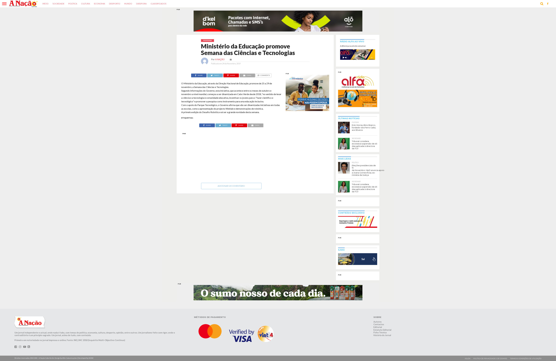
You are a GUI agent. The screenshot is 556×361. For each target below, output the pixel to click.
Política (72, 3)
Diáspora (141, 3)
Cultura (85, 3)
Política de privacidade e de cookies (490, 353)
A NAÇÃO (220, 54)
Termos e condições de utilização (526, 353)
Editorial (377, 321)
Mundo (128, 3)
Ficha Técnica (380, 327)
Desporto (114, 3)
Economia (99, 3)
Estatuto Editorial (382, 324)
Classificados (158, 3)
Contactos (378, 319)
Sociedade (58, 3)
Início (46, 3)
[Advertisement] (231, 151)
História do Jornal (382, 329)
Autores (377, 316)
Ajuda (467, 353)
